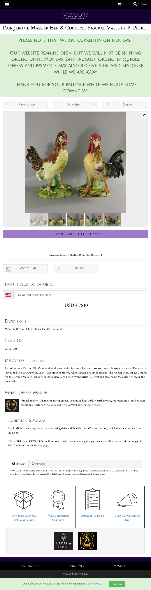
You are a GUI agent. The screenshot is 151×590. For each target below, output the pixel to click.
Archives (77, 566)
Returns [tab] (40, 464)
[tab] (23, 504)
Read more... (94, 405)
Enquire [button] (78, 268)
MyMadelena (124, 566)
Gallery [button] (127, 104)
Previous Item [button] (26, 104)
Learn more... (94, 584)
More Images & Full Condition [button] (78, 234)
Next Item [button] (74, 104)
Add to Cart (28, 268)
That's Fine (116, 584)
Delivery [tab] (20, 464)
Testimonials (30, 566)
